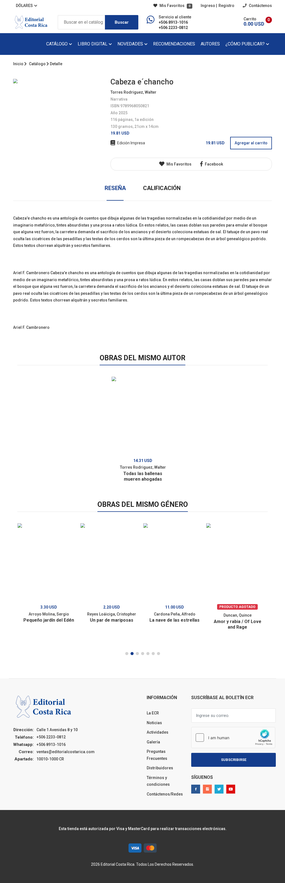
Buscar (122, 22)
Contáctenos (260, 5)
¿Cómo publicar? (245, 44)
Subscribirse (233, 760)
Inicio (18, 64)
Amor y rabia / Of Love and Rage (237, 624)
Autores (210, 44)
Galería (153, 742)
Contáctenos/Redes (165, 794)
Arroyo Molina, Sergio (49, 614)
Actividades (157, 732)
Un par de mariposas (111, 620)
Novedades (130, 44)
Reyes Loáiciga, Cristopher (111, 614)
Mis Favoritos (174, 5)
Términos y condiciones (158, 781)
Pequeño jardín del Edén (48, 620)
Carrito (250, 19)
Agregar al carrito (251, 143)
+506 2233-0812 (173, 28)
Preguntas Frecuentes (157, 755)
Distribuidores (160, 768)
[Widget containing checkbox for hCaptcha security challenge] (233, 737)
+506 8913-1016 (173, 22)
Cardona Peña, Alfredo (174, 614)
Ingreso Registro (217, 5)
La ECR (153, 713)
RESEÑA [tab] (115, 188)
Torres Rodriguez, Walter (133, 92)
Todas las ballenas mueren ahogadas (142, 476)
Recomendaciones (174, 44)
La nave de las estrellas (174, 620)
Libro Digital (93, 44)
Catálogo (57, 44)
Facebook (213, 164)
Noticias (154, 723)
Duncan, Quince (237, 615)
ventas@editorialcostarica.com (65, 752)
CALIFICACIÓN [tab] (162, 188)
